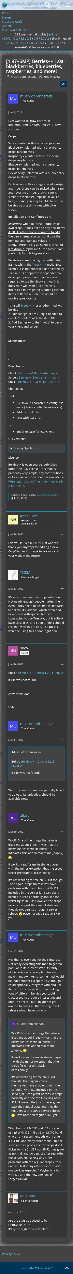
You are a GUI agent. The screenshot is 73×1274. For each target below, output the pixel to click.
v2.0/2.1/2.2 (10, 38)
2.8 (49, 38)
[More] (62, 112)
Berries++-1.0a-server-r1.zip (38, 377)
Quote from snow (29, 752)
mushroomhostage (23, 76)
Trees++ (37, 264)
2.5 (29, 38)
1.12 (66, 43)
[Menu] (68, 5)
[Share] (63, 84)
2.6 (36, 38)
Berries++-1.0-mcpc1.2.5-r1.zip (39, 673)
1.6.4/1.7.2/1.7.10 (14, 43)
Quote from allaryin (30, 1024)
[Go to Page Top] (66, 1268)
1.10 (50, 43)
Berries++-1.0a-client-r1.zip (36, 373)
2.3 (22, 38)
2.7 (43, 38)
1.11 (58, 43)
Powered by (37, 1268)
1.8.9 (32, 43)
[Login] (58, 5)
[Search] (47, 5)
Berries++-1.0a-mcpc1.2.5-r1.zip (39, 382)
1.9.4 (41, 43)
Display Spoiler (24, 448)
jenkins (53, 34)
